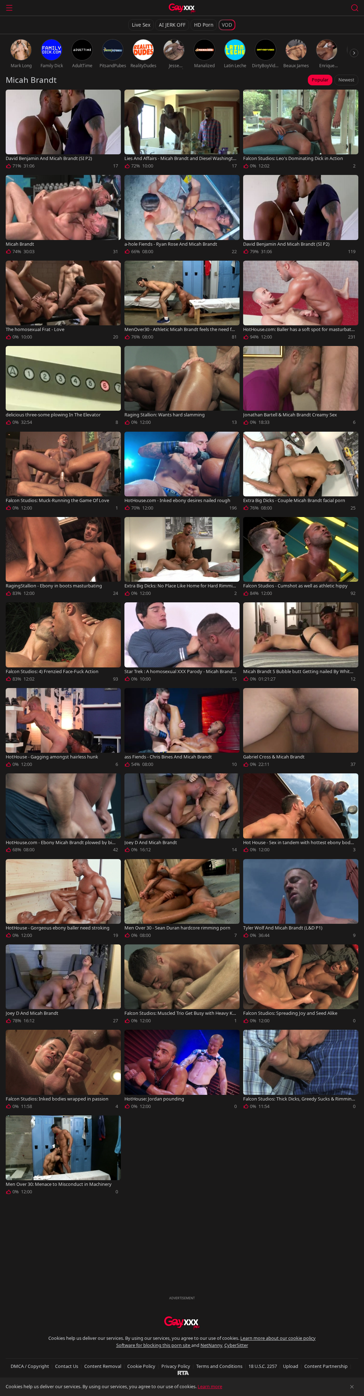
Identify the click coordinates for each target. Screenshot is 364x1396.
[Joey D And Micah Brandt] (182, 814)
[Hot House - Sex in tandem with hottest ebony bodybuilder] (300, 814)
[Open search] (354, 7)
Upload (290, 1366)
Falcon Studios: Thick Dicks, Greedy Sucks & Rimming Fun (298, 1099)
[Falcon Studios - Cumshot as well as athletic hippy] (300, 558)
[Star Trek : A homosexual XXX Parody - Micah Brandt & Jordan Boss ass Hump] (182, 643)
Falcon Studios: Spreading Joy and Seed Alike (290, 1013)
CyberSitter (236, 1345)
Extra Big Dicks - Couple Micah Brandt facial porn (294, 500)
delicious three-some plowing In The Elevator (53, 414)
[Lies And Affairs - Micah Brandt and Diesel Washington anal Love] (182, 130)
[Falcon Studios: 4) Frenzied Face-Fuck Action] (63, 643)
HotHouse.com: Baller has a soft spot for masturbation (299, 329)
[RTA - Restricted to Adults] (183, 1372)
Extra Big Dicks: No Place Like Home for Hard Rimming (179, 585)
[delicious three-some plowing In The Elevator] (63, 387)
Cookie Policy (141, 1366)
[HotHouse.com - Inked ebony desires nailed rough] (182, 472)
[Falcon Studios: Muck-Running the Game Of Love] (63, 472)
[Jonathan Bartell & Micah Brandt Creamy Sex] (300, 387)
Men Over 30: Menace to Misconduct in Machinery (59, 1184)
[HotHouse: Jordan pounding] (182, 1071)
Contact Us (66, 1366)
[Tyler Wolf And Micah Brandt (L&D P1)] (300, 900)
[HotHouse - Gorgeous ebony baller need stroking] (63, 900)
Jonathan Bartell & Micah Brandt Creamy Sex (290, 414)
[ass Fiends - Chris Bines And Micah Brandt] (182, 729)
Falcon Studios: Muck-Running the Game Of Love (57, 500)
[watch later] (14, 98)
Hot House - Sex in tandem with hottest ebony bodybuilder (298, 842)
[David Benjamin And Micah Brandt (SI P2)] (63, 130)
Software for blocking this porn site (153, 1345)
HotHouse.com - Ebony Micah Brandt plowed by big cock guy (62, 842)
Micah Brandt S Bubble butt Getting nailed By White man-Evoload (297, 671)
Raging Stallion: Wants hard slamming (164, 414)
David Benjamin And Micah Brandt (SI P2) (49, 158)
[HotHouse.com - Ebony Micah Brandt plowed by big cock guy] (63, 814)
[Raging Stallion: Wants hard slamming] (182, 387)
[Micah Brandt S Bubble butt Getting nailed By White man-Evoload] (300, 643)
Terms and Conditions (219, 1366)
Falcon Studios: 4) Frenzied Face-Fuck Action (52, 671)
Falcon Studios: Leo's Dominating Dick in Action (293, 158)
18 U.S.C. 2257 (262, 1366)
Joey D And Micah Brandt (150, 842)
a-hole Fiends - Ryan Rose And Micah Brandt (170, 244)
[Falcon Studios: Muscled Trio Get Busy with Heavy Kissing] (182, 985)
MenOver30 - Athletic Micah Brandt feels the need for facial (180, 329)
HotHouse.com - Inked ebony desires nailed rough (177, 500)
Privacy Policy (175, 1366)
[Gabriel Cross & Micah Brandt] (300, 729)
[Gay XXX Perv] (182, 8)
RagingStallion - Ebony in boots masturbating (54, 585)
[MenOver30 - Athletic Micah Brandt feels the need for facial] (182, 301)
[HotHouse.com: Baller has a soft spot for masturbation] (300, 301)
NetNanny (211, 1345)
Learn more (210, 1386)
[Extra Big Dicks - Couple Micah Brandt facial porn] (300, 472)
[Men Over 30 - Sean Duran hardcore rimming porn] (182, 900)
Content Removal (102, 1366)
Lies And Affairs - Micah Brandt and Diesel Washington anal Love (180, 158)
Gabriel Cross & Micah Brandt (274, 757)
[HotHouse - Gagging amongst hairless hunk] (63, 729)
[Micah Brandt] (63, 216)
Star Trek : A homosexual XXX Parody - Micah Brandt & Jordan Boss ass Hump (179, 671)
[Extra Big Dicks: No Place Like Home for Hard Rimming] (182, 558)
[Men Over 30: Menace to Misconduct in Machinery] (63, 1156)
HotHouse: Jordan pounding (154, 1099)
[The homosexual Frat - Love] (63, 301)
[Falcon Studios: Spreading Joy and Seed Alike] (300, 985)
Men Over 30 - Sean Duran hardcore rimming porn (177, 928)
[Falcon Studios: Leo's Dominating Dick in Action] (300, 130)
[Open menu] (9, 7)
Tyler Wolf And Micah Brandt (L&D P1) (282, 928)
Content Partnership (326, 1366)
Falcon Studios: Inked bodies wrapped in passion (57, 1099)
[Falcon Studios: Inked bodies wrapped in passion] (63, 1071)
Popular (320, 79)
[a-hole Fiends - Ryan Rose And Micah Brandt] (182, 216)
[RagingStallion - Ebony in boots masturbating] (63, 558)
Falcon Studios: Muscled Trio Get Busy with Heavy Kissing (180, 1013)
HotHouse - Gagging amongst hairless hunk (52, 757)
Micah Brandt (20, 244)
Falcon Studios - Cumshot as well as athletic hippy (295, 585)
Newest (346, 79)
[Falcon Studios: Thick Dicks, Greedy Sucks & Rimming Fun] (300, 1071)
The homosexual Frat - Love (35, 329)
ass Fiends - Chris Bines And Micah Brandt (168, 757)
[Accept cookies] (352, 1386)
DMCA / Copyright (30, 1366)
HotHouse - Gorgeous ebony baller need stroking (57, 928)
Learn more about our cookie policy (278, 1338)
